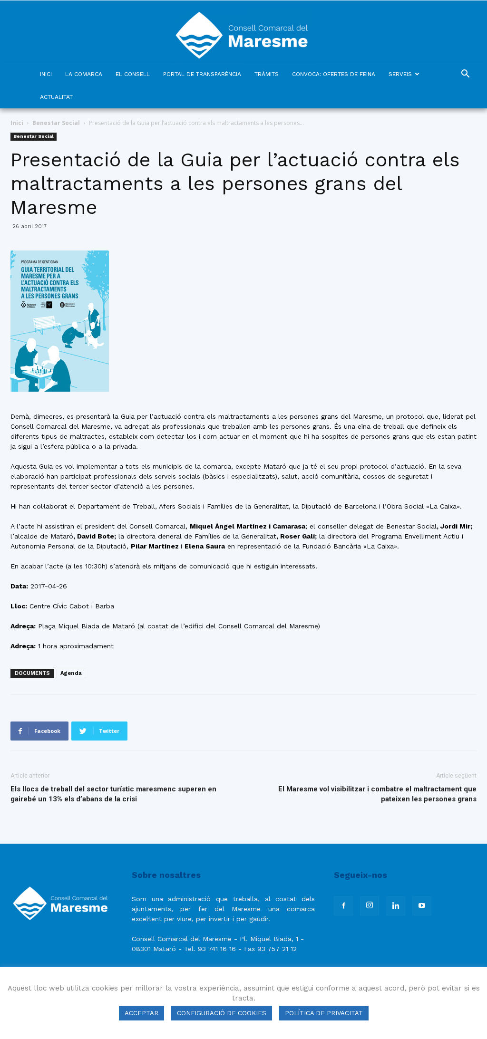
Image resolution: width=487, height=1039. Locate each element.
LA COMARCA (83, 74)
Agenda (71, 673)
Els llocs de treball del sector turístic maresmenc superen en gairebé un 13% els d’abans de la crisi (113, 794)
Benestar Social (56, 123)
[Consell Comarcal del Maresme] (243, 31)
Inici (16, 123)
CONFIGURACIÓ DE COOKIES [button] (221, 1013)
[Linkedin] (395, 905)
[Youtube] (421, 905)
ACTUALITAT (56, 97)
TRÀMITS (266, 74)
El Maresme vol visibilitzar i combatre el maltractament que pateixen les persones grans (377, 794)
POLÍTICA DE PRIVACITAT (324, 1013)
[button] (465, 74)
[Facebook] (343, 905)
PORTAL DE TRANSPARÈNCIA (202, 74)
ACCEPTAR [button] (141, 1013)
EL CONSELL (133, 74)
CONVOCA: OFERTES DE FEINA (333, 74)
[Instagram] (369, 905)
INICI (46, 74)
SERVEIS (400, 74)
